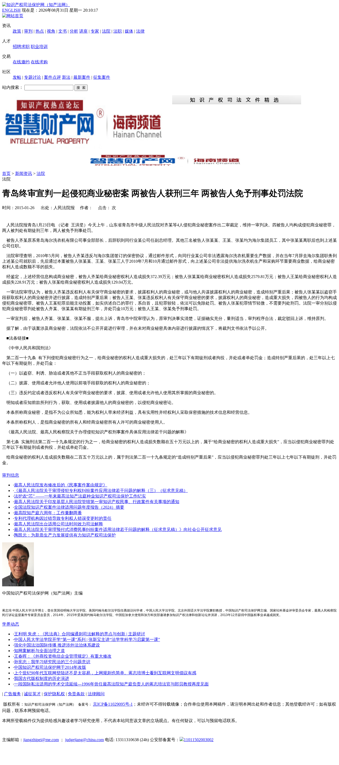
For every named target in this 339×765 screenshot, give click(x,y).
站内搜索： (12, 87)
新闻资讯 (23, 173)
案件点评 (52, 77)
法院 (106, 31)
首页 (6, 173)
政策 (17, 31)
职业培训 (39, 46)
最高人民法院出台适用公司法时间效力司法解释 (58, 524)
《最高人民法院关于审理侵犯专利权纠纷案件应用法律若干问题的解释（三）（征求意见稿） (101, 490)
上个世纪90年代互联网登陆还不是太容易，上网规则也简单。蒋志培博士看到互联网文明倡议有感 (105, 673)
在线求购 (39, 62)
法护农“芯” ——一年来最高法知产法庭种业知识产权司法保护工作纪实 (80, 496)
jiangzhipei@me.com (41, 739)
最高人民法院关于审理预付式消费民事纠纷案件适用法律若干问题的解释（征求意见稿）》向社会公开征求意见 (118, 529)
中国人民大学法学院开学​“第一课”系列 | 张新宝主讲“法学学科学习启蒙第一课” (87, 639)
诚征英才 (32, 694)
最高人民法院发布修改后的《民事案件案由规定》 (60, 485)
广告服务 (12, 694)
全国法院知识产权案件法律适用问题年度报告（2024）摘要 (69, 507)
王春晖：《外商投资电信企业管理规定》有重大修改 (62, 656)
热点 (39, 31)
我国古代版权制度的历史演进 (41, 678)
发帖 (17, 77)
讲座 (83, 31)
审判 (28, 31)
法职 (117, 31)
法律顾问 (96, 694)
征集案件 (101, 77)
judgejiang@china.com (84, 739)
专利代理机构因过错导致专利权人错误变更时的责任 (62, 518)
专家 (95, 31)
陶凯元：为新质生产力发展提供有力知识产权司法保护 (65, 535)
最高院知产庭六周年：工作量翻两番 (48, 513)
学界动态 (10, 624)
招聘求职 (21, 46)
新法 (66, 77)
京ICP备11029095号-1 (113, 704)
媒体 (129, 31)
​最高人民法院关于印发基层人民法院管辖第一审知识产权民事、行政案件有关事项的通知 (96, 501)
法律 (140, 31)
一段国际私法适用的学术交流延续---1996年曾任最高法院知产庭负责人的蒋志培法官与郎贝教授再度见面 (111, 684)
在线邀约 (21, 62)
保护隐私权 (54, 694)
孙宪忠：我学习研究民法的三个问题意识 (52, 662)
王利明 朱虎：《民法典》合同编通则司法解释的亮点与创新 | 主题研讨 (79, 634)
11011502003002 (198, 739)
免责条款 (76, 694)
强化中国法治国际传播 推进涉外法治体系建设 (57, 645)
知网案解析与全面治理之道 (39, 650)
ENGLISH (11, 10)
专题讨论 (32, 77)
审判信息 (10, 475)
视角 (51, 31)
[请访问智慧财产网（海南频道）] (169, 165)
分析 (74, 31)
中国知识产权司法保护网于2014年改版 (50, 667)
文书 (62, 31)
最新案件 (81, 77)
